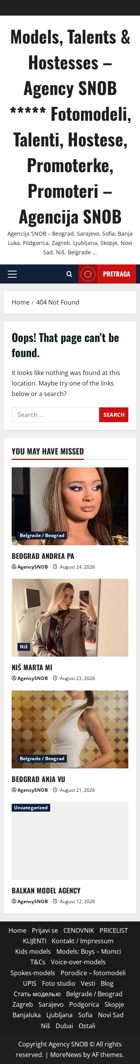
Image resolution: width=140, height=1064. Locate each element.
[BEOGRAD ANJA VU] (70, 729)
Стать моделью (37, 994)
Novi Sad (111, 1015)
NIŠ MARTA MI (32, 667)
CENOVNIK (78, 930)
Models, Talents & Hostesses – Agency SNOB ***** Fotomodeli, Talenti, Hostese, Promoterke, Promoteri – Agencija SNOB (70, 126)
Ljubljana (59, 1015)
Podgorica (84, 1004)
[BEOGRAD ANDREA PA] (70, 506)
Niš (24, 646)
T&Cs (38, 962)
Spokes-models (32, 973)
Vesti (88, 983)
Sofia (85, 1015)
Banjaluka (26, 1015)
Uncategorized (31, 807)
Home (17, 930)
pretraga (116, 273)
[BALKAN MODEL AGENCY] (70, 841)
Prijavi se (45, 930)
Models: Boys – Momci (88, 951)
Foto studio (58, 983)
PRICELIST (114, 930)
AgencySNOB (33, 567)
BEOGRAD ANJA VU (38, 779)
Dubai (64, 1026)
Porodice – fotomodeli (93, 973)
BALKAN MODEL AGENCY (46, 890)
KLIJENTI (34, 941)
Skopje (114, 1004)
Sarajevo (51, 1004)
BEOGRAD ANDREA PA (43, 556)
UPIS (30, 983)
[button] (12, 274)
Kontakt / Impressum (83, 941)
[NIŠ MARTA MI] (70, 618)
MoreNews (66, 1054)
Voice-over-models (78, 962)
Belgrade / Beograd (42, 535)
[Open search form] (69, 274)
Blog (107, 983)
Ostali (87, 1026)
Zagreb (22, 1004)
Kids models (33, 951)
